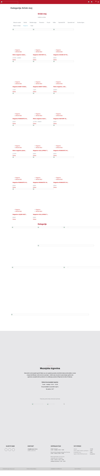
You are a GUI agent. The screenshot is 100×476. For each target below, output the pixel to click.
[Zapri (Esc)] (3, 473)
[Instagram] (9, 449)
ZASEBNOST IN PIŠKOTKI (56, 468)
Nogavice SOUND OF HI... (60, 54)
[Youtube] (13, 449)
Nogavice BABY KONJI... (20, 86)
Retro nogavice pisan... (19, 150)
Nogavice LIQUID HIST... (20, 214)
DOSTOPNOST (78, 468)
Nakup (14, 59)
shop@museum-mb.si (32, 449)
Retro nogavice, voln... (59, 86)
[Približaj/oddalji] (0, 473)
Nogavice (17, 50)
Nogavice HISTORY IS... (40, 54)
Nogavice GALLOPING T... (40, 150)
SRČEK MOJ (18, 51)
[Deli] (2, 473)
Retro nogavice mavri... (39, 118)
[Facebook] (6, 449)
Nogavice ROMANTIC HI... (20, 118)
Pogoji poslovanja (31, 468)
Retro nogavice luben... (19, 54)
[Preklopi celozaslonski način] (1, 473)
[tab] (17, 22)
